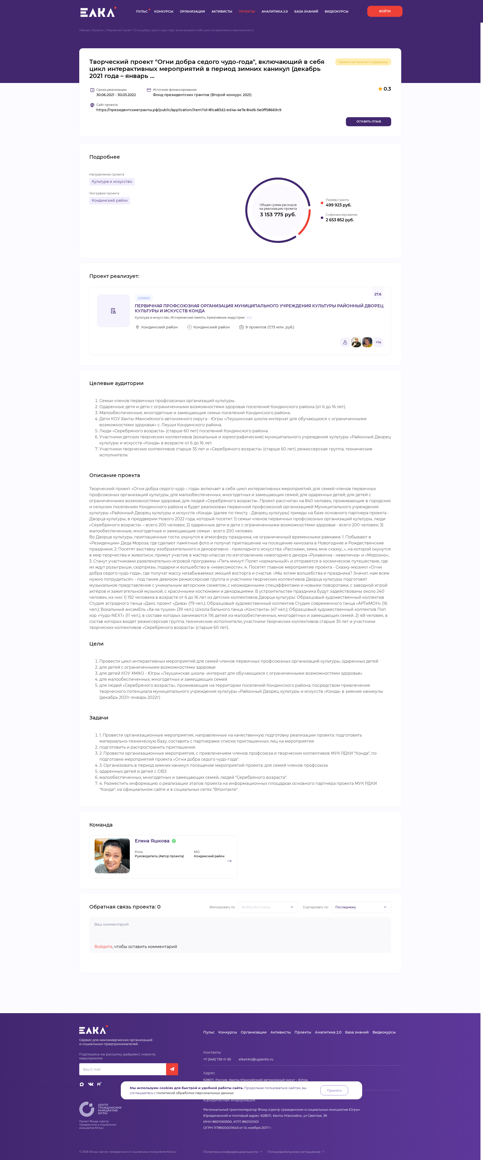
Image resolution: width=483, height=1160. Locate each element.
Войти (385, 11)
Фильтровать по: (223, 907)
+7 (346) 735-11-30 (217, 1059)
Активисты (222, 11)
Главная (84, 30)
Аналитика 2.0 (275, 11)
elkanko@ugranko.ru (256, 1059)
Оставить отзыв (368, 121)
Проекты (247, 11)
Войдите (103, 946)
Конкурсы (163, 11)
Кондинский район (110, 200)
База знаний (306, 11)
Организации (192, 11)
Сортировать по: (316, 907)
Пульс (142, 11)
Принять (334, 1090)
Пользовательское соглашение (293, 1152)
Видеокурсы (336, 11)
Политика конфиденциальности (230, 1152)
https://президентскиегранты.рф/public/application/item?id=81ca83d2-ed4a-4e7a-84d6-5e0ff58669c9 (188, 110)
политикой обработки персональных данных (195, 1093)
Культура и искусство (112, 181)
